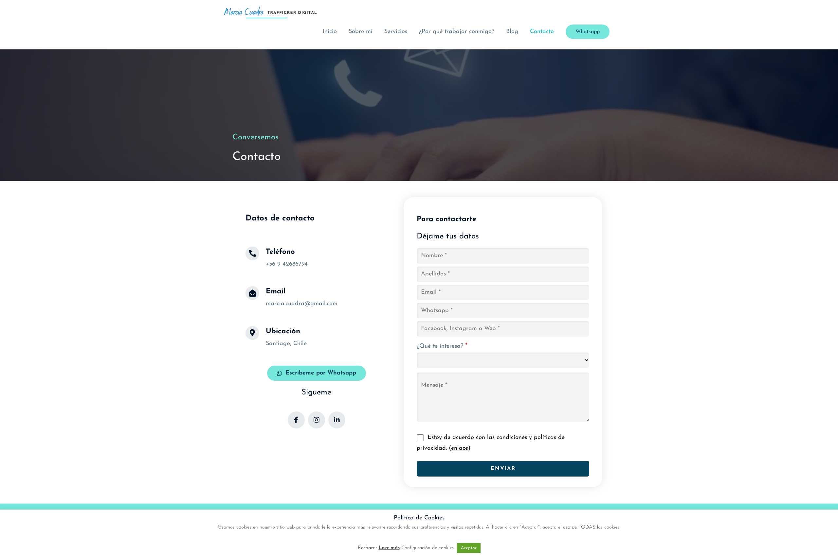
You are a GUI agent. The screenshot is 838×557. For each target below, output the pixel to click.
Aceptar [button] (469, 548)
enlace (459, 448)
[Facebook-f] (296, 419)
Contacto (542, 32)
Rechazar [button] (367, 548)
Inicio (330, 32)
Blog (512, 32)
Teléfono (280, 252)
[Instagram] (316, 419)
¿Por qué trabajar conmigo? (456, 32)
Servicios (395, 32)
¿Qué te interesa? (442, 346)
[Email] (252, 293)
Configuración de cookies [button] (427, 548)
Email (275, 291)
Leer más (389, 548)
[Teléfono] (252, 253)
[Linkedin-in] (336, 419)
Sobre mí (361, 32)
